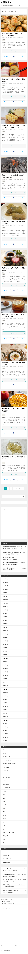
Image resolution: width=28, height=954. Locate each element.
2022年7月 (5, 672)
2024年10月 (6, 579)
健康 (4, 798)
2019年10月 (6, 730)
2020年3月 (5, 713)
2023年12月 (6, 613)
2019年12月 (6, 723)
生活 (4, 825)
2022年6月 (5, 675)
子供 (4, 811)
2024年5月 (5, 596)
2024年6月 (5, 592)
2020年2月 (5, 716)
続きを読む (14, 51)
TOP (7, 899)
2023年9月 (5, 623)
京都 (4, 794)
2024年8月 (5, 586)
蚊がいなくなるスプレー (8, 832)
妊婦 (4, 39)
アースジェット (6, 756)
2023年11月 (5, 616)
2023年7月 (5, 630)
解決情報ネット (7, 2)
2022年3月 (5, 685)
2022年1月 (5, 692)
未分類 (4, 818)
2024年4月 (5, 599)
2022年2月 (5, 689)
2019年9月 (5, 733)
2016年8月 (5, 740)
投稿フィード (6, 855)
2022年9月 (5, 665)
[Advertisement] (14, 524)
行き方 (4, 839)
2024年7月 (5, 589)
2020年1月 (5, 720)
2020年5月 (5, 706)
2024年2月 (5, 606)
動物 (4, 801)
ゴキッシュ (5, 770)
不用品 (4, 791)
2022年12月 (6, 654)
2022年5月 (5, 678)
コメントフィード (7, 858)
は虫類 (4, 753)
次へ (20, 488)
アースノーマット (7, 760)
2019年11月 (5, 727)
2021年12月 (6, 696)
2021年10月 (6, 702)
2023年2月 (5, 647)
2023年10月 (6, 620)
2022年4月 (5, 682)
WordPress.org (6, 862)
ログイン (5, 852)
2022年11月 (5, 658)
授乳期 (4, 815)
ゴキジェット (6, 767)
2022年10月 (6, 661)
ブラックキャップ (7, 784)
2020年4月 (5, 709)
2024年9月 (5, 582)
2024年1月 (5, 610)
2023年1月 (5, 651)
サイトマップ (4, 945)
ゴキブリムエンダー (7, 774)
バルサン (5, 780)
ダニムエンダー (6, 777)
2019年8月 (5, 737)
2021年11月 (5, 699)
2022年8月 (5, 668)
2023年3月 (5, 644)
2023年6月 (5, 634)
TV (3, 749)
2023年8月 (5, 627)
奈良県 (4, 805)
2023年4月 (5, 641)
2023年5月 (5, 637)
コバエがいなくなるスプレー (9, 763)
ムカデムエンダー (7, 787)
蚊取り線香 (5, 836)
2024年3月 (5, 603)
